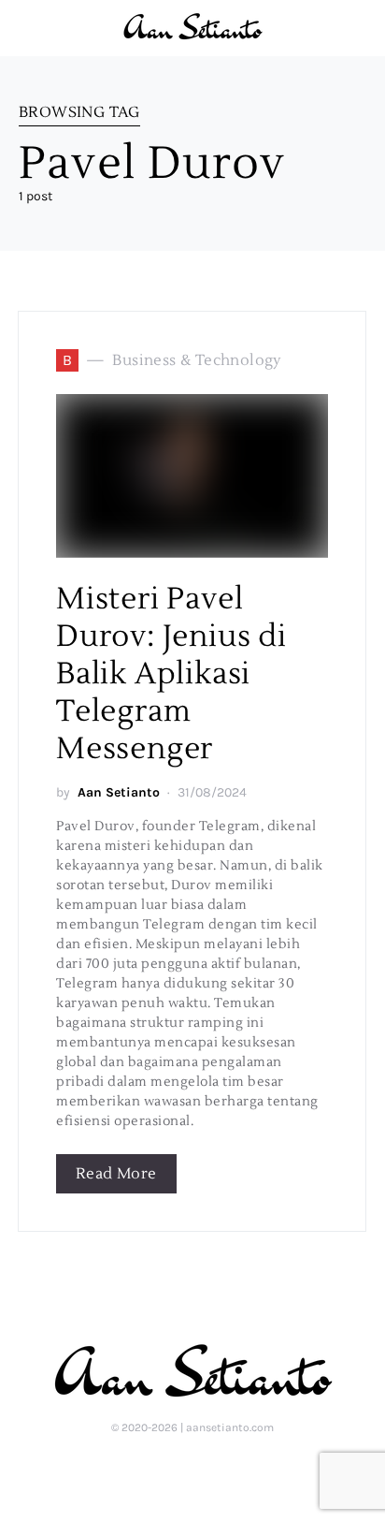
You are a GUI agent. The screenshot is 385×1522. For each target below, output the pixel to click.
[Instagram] (191, 1467)
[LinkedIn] (161, 1467)
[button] (361, 28)
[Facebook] (221, 1467)
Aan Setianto (119, 792)
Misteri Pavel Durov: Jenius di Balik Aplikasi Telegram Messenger (171, 673)
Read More (116, 1173)
